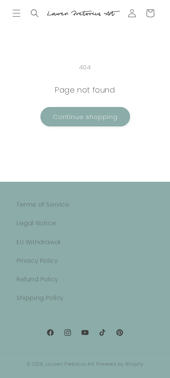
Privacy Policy (37, 261)
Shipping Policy (40, 298)
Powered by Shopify (120, 364)
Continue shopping (85, 116)
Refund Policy (37, 279)
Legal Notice (36, 223)
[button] (16, 13)
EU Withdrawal (39, 242)
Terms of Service (43, 204)
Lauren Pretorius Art (69, 364)
